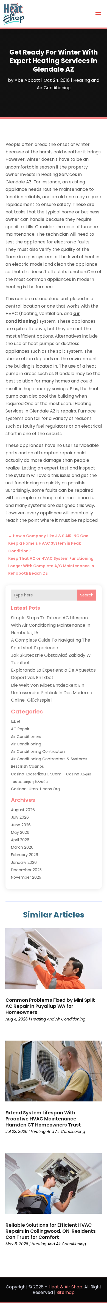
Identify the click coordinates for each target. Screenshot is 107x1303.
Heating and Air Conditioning (58, 1019)
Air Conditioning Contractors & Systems (49, 759)
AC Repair (20, 729)
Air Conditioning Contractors (38, 751)
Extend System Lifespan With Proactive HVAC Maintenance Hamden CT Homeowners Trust (43, 1118)
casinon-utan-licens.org (35, 789)
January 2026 (24, 862)
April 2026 (20, 840)
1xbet (16, 721)
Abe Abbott (27, 80)
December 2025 (26, 870)
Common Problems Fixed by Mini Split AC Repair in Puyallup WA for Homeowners (50, 1006)
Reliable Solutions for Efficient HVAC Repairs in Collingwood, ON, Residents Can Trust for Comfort (50, 1231)
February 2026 (24, 854)
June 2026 (21, 825)
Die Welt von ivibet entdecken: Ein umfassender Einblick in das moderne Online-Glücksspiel (51, 692)
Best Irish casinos (27, 766)
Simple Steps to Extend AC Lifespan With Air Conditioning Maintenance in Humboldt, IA (50, 625)
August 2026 (23, 810)
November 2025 (26, 877)
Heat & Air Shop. (66, 1287)
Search (87, 595)
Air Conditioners (26, 736)
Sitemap (66, 1292)
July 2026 (20, 817)
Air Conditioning (26, 744)
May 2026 (20, 832)
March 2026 (22, 847)
